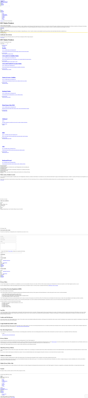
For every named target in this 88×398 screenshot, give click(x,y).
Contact (3, 19)
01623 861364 (2, 0)
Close (1, 376)
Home (3, 13)
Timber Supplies (54, 341)
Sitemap (3, 394)
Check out (1, 20)
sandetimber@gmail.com (4, 1)
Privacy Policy (10, 251)
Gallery (3, 16)
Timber (3, 380)
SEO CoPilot (13, 397)
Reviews (3, 17)
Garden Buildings (4, 15)
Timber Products (4, 14)
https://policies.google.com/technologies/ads (23, 326)
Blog (3, 18)
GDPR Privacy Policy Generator (53, 285)
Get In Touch (2, 37)
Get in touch (2, 27)
